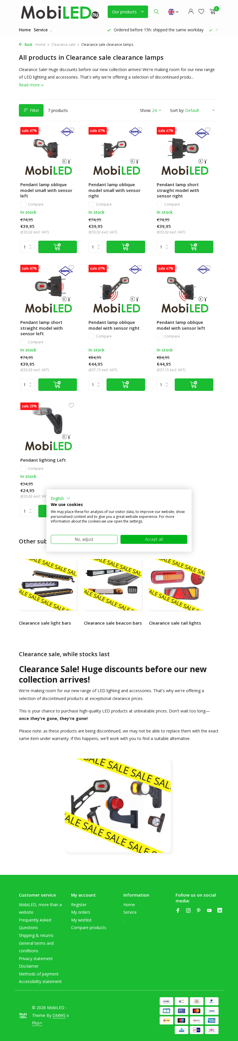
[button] (60, 498)
